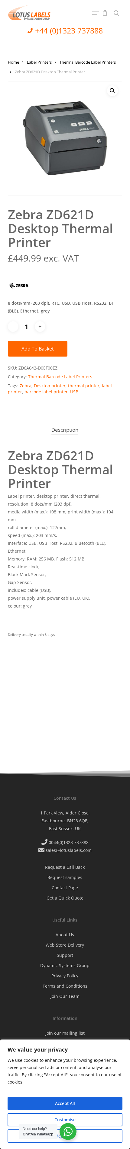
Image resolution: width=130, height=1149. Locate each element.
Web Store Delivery (65, 945)
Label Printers (39, 62)
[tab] (65, 430)
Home (13, 62)
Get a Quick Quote (65, 898)
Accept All (65, 1103)
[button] (112, 90)
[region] (65, 1094)
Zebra (25, 386)
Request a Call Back (65, 867)
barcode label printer (46, 392)
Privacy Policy (64, 976)
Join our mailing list (65, 1033)
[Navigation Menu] (95, 13)
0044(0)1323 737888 (69, 842)
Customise (65, 1119)
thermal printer (83, 386)
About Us (65, 935)
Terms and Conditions (65, 986)
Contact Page (65, 887)
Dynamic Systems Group (64, 965)
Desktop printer (50, 386)
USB (74, 392)
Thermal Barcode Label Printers (88, 62)
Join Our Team (65, 996)
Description (64, 429)
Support (65, 955)
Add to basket (37, 348)
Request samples (64, 877)
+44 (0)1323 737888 (69, 30)
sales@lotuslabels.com (69, 850)
